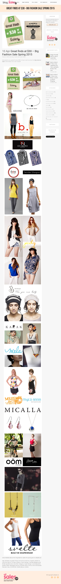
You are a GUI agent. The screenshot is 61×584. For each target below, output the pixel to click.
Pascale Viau (6, 567)
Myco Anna (28, 565)
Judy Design (28, 564)
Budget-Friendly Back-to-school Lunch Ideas (54, 56)
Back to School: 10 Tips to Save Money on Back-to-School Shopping (54, 78)
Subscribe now (52, 25)
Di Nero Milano (16, 562)
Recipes (48, 107)
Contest (48, 95)
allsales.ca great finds (11, 560)
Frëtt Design (25, 562)
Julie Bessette (36, 564)
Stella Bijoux (20, 567)
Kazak (4, 565)
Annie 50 (21, 560)
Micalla (22, 565)
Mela (7, 565)
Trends (47, 119)
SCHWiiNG (13, 567)
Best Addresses (50, 91)
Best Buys (12, 56)
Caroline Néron (6, 562)
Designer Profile (50, 97)
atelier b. (37, 560)
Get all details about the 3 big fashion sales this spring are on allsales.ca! (21, 557)
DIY (46, 99)
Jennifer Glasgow (18, 564)
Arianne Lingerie (29, 560)
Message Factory (15, 565)
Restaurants (49, 109)
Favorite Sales (17, 56)
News (47, 105)
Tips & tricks (49, 114)
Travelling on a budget (52, 116)
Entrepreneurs (50, 101)
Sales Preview (22, 56)
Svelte (27, 567)
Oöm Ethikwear (37, 565)
